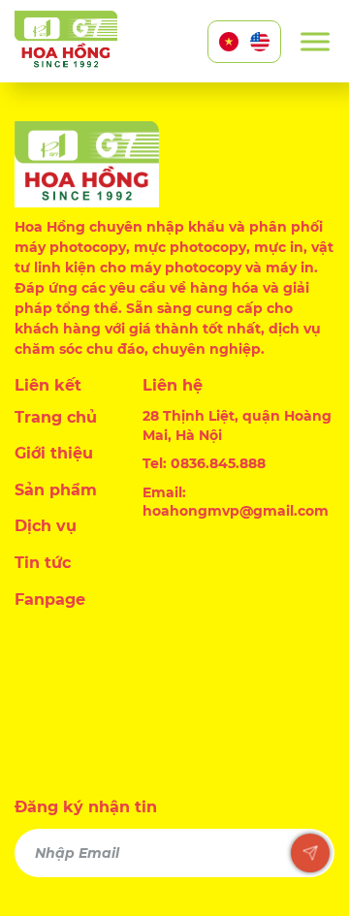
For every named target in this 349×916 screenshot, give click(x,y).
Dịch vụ (46, 526)
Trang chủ (56, 417)
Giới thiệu (54, 453)
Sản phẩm (56, 490)
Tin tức (43, 562)
